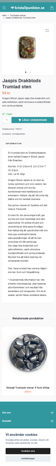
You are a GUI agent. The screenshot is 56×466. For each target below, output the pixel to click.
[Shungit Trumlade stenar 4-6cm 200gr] (28, 365)
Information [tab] (14, 153)
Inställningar (28, 458)
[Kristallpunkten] (28, 13)
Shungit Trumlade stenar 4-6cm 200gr (28, 397)
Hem (4, 25)
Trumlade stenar (18, 25)
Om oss (6, 422)
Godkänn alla (28, 451)
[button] (25, 81)
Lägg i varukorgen (34, 129)
